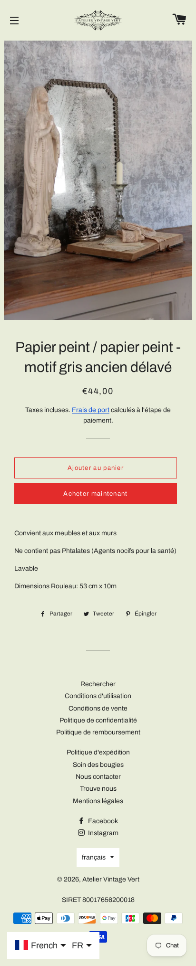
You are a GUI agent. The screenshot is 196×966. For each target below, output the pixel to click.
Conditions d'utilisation (98, 696)
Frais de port (90, 410)
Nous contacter (98, 776)
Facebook (102, 821)
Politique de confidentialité (98, 720)
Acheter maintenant (95, 493)
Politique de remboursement (98, 732)
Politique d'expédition (98, 752)
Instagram (102, 833)
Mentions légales (98, 801)
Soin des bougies (98, 764)
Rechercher (98, 684)
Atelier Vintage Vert (110, 879)
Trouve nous (98, 788)
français (94, 857)
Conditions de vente (98, 708)
